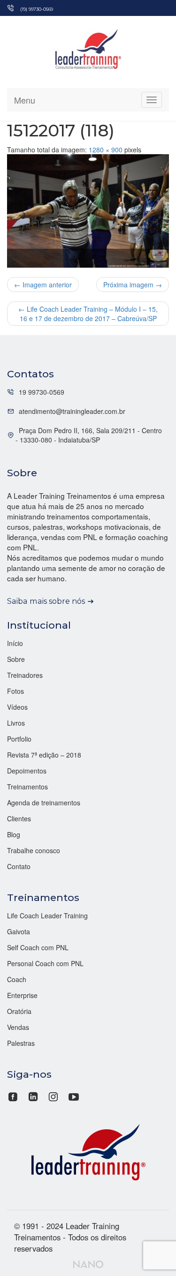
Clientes (19, 818)
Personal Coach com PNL (45, 963)
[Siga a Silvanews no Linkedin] (33, 1095)
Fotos (15, 691)
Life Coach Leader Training (47, 915)
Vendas (18, 1027)
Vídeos (17, 707)
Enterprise (22, 995)
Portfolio (19, 738)
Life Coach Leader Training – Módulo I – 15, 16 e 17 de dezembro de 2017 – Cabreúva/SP (88, 313)
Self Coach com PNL (38, 947)
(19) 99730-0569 (36, 9)
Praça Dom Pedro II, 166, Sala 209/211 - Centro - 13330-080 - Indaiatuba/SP (88, 435)
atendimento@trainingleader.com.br (72, 411)
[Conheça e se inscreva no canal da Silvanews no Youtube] (73, 1095)
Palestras (21, 1043)
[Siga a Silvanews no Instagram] (53, 1095)
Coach (16, 979)
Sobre (16, 659)
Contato (19, 866)
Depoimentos (26, 770)
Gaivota (18, 931)
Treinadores (25, 675)
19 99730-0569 (41, 392)
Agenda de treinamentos (43, 802)
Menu (24, 100)
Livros (16, 723)
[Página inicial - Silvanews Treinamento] (88, 1151)
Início (15, 643)
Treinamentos (27, 786)
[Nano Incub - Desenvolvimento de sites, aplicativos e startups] (88, 1263)
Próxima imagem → (132, 284)
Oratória (19, 1011)
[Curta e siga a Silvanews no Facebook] (14, 1095)
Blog (13, 834)
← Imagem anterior (43, 284)
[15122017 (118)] (88, 211)
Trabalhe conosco (33, 850)
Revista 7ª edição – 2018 (44, 754)
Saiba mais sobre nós (46, 601)
